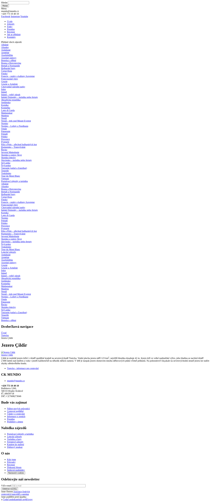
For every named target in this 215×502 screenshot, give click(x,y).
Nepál (4, 118)
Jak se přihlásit (13, 34)
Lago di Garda (8, 110)
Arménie (5, 52)
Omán (4, 128)
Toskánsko (6, 173)
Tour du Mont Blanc (10, 176)
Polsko (4, 136)
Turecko (5, 335)
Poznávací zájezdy (14, 181)
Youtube (24, 16)
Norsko (4, 123)
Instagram (15, 16)
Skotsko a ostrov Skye (11, 155)
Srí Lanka (5, 163)
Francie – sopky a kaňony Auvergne (18, 76)
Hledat (4, 2)
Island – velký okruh (10, 94)
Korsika (4, 105)
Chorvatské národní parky (13, 86)
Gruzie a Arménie (9, 84)
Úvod (3, 333)
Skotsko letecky (8, 157)
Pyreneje (5, 142)
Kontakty (11, 37)
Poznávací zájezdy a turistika (20, 434)
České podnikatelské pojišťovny (18, 499)
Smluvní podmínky (16, 470)
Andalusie (6, 50)
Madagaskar (6, 113)
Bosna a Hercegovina (11, 63)
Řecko (4, 149)
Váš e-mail (6, 485)
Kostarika (5, 107)
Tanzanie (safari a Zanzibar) (14, 168)
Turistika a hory (14, 439)
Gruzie (4, 81)
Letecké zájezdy (8, 252)
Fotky (9, 26)
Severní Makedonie (10, 152)
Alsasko (5, 47)
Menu (4, 8)
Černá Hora (6, 71)
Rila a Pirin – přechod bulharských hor (19, 144)
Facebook (5, 16)
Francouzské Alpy (9, 79)
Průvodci (11, 462)
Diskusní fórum (14, 467)
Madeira (5, 115)
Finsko (4, 73)
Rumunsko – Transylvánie (13, 147)
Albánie (4, 44)
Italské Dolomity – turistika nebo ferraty (19, 97)
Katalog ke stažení (15, 444)
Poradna (11, 29)
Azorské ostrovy (8, 58)
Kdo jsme (11, 459)
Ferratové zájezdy (15, 442)
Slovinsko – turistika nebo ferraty (16, 160)
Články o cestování (16, 414)
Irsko (3, 89)
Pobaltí (4, 134)
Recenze (11, 32)
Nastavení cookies (16, 473)
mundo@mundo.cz (16, 380)
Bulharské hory (8, 68)
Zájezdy (10, 24)
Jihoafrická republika (10, 100)
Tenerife (5, 170)
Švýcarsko (6, 165)
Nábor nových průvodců (18, 408)
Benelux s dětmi (8, 60)
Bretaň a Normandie (10, 65)
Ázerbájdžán (7, 55)
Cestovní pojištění (15, 411)
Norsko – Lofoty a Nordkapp (14, 126)
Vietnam (5, 178)
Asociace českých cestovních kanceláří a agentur (15, 492)
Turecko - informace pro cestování (23, 368)
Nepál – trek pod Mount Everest (16, 121)
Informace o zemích (16, 416)
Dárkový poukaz (15, 447)
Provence (5, 139)
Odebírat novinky (9, 489)
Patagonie (5, 131)
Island (4, 92)
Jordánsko (6, 102)
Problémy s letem (15, 421)
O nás (9, 21)
